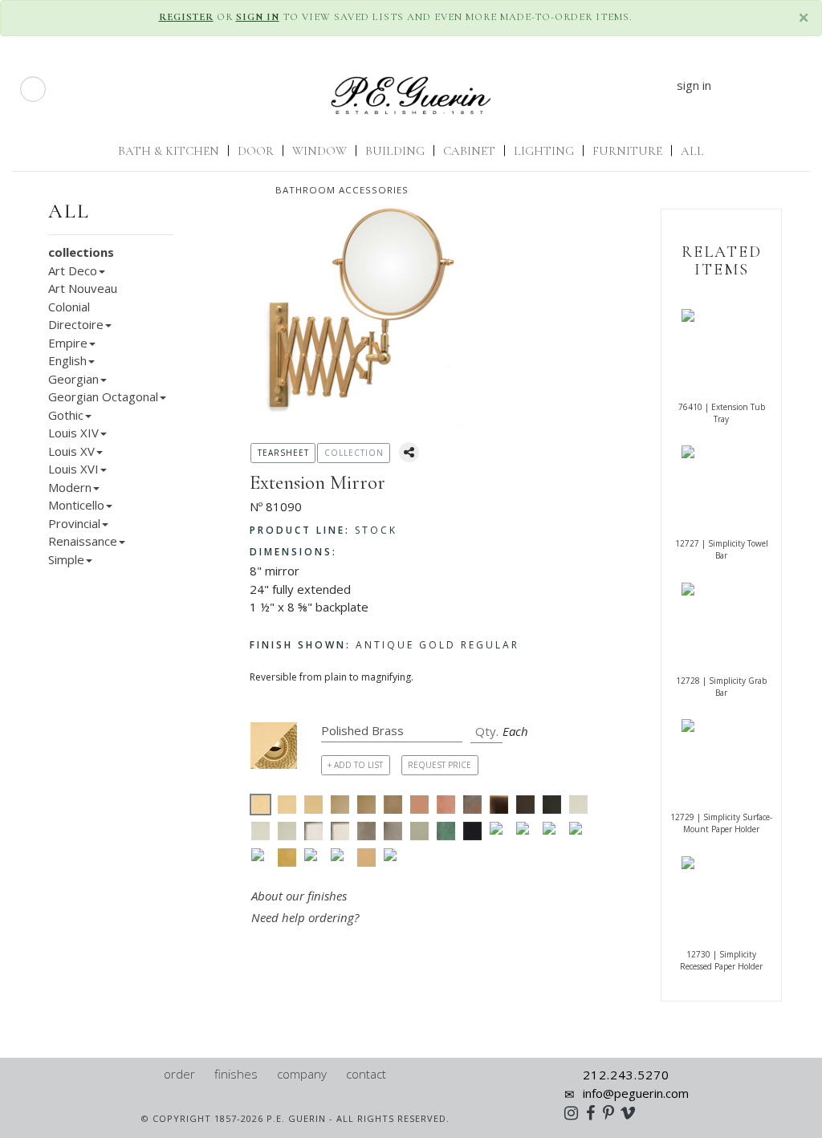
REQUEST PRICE (439, 764)
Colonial (69, 307)
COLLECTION (354, 452)
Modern (70, 487)
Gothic (65, 415)
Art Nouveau (82, 288)
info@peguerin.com (636, 1093)
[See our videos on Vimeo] (633, 1112)
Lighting (544, 151)
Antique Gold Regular (384, 645)
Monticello (76, 505)
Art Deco (72, 270)
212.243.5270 (626, 1075)
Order (179, 1074)
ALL (692, 151)
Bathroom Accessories (342, 190)
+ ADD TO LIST (355, 764)
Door (256, 151)
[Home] (147, 1074)
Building (395, 151)
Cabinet (469, 151)
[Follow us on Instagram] (575, 1112)
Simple (66, 559)
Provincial (74, 523)
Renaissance (82, 541)
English (67, 360)
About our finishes (299, 896)
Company (302, 1074)
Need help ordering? (306, 917)
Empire (67, 343)
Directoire (76, 324)
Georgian (73, 379)
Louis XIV (73, 433)
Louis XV (71, 451)
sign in (694, 85)
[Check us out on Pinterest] (612, 1112)
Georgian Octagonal (103, 396)
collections (81, 252)
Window (319, 151)
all (69, 211)
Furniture (627, 151)
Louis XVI (73, 469)
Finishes (236, 1074)
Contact (366, 1074)
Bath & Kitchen (168, 151)
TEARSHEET (283, 452)
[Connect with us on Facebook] (594, 1112)
